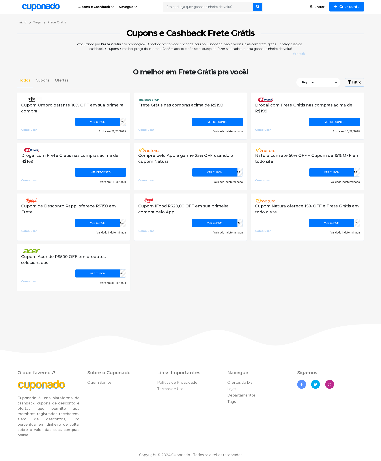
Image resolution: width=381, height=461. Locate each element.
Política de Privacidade (177, 382)
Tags (231, 402)
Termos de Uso (170, 389)
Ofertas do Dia (239, 382)
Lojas (231, 389)
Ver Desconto (217, 121)
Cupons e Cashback (93, 7)
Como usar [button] (29, 129)
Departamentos (241, 395)
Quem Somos (99, 382)
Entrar (320, 7)
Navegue (126, 7)
